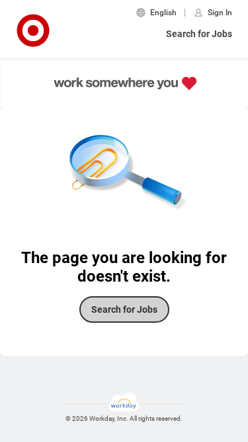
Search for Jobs (199, 33)
